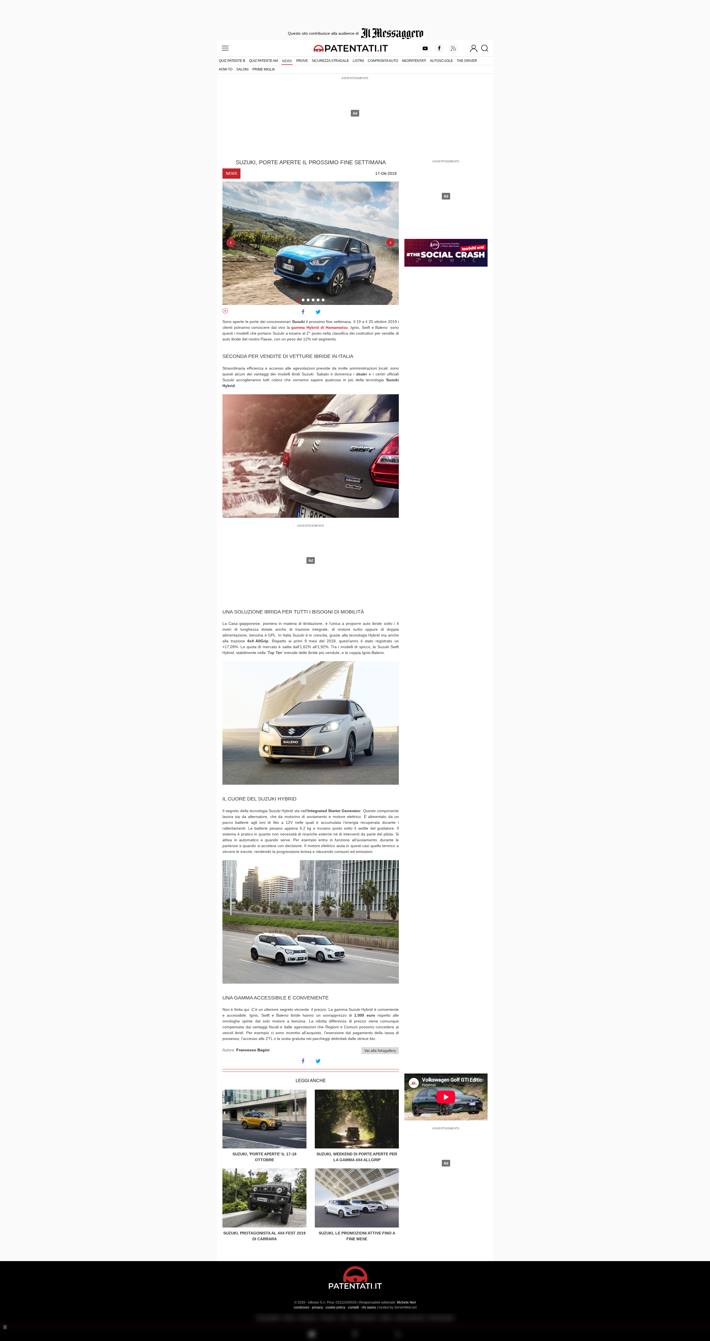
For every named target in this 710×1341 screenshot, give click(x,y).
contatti (353, 1307)
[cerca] (487, 48)
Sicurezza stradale (330, 61)
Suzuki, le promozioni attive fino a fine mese (357, 1236)
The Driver (467, 61)
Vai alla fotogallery (380, 1050)
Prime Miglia (263, 69)
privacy (317, 1307)
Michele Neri (406, 1302)
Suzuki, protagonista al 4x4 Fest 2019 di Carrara (264, 1236)
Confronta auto (383, 61)
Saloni (242, 69)
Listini (358, 61)
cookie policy (335, 1307)
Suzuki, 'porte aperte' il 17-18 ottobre (264, 1157)
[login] (474, 48)
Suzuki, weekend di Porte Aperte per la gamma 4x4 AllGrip (356, 1157)
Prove (302, 61)
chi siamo (369, 1307)
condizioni (301, 1307)
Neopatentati (414, 61)
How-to (225, 69)
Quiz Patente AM (263, 61)
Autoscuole (441, 61)
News (287, 61)
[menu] (225, 48)
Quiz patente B (232, 61)
